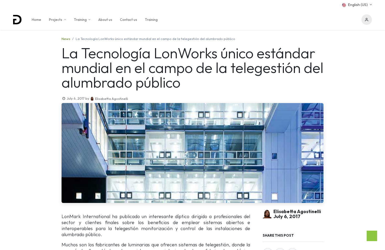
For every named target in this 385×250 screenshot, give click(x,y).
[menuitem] (36, 19)
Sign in (366, 19)
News (66, 39)
